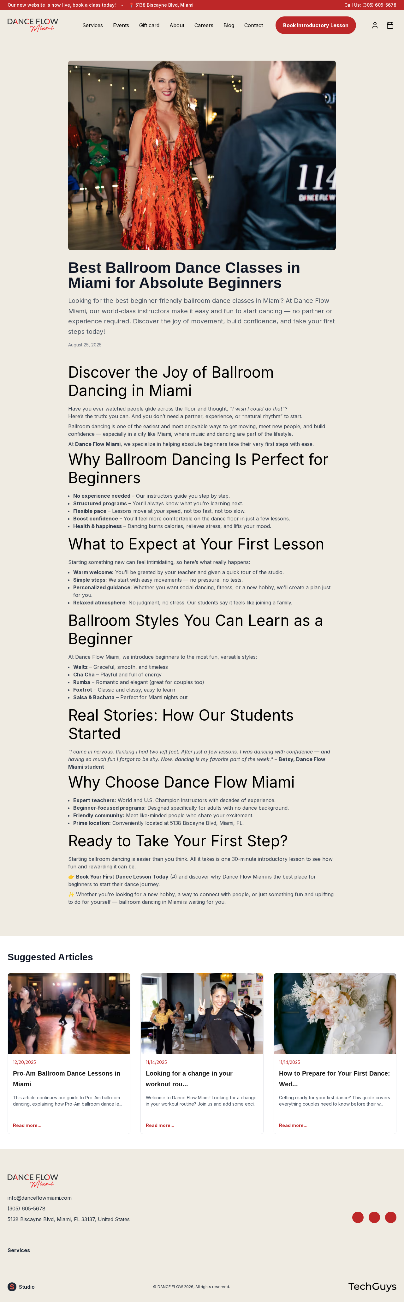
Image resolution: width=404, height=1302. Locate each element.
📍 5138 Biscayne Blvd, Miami (161, 5)
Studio (27, 1287)
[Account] (375, 25)
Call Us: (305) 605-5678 (370, 5)
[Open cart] (390, 25)
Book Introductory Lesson (315, 25)
